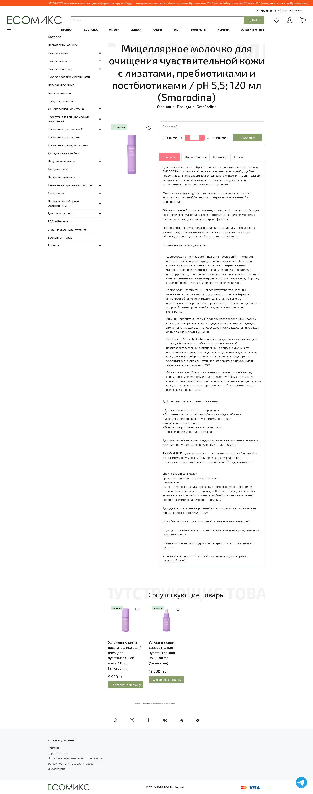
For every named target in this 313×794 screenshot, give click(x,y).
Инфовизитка (56, 768)
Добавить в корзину (127, 684)
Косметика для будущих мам (68, 145)
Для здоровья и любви (63, 153)
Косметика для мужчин (64, 137)
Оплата (114, 29)
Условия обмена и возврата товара (70, 763)
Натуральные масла (61, 161)
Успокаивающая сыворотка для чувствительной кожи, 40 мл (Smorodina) (162, 652)
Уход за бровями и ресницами (69, 76)
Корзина (223, 29)
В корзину (248, 137)
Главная (66, 29)
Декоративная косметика (66, 108)
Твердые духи (58, 169)
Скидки (136, 29)
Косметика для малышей (65, 129)
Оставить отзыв (252, 29)
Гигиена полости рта (62, 93)
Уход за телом (57, 61)
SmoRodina (206, 106)
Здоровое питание (60, 213)
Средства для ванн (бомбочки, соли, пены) (68, 119)
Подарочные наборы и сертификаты (63, 203)
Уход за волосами (60, 69)
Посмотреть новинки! (63, 44)
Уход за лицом (58, 53)
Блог (176, 29)
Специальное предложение (67, 229)
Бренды (184, 106)
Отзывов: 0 (170, 126)
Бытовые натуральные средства (70, 185)
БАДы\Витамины (60, 221)
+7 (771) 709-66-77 (265, 10)
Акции (157, 29)
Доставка (91, 29)
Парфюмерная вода (61, 177)
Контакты (198, 29)
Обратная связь (58, 753)
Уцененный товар (60, 237)
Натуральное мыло (61, 84)
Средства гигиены (60, 101)
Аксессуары (56, 193)
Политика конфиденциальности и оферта (75, 758)
